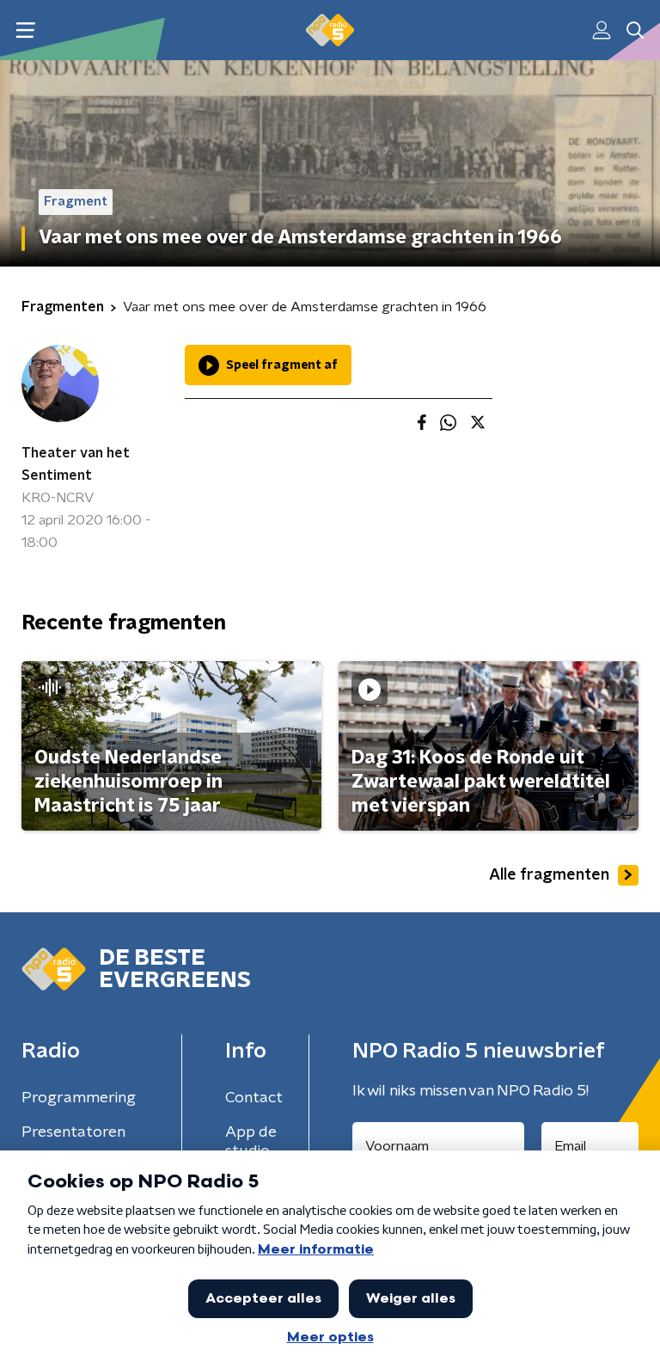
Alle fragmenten (549, 875)
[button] (25, 30)
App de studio (251, 1142)
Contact (254, 1098)
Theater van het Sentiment (75, 464)
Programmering (78, 1098)
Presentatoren (73, 1132)
